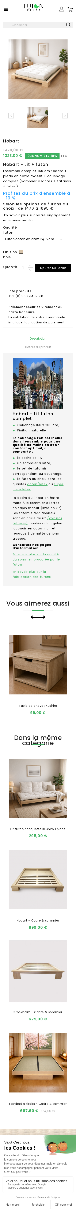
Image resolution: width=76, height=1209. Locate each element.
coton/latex (37, 484)
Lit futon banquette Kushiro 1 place (38, 829)
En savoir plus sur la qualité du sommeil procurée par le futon (36, 559)
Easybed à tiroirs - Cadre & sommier (38, 1104)
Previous (34, 617)
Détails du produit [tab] (38, 347)
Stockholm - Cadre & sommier (38, 1012)
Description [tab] (38, 338)
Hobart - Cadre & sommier (38, 920)
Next (41, 617)
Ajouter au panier (53, 268)
